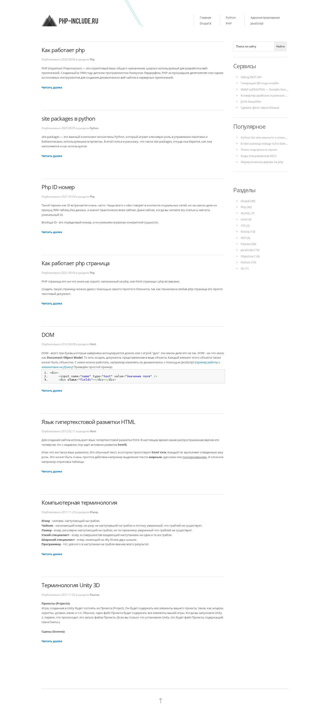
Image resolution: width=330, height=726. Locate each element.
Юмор (94, 512)
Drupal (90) (248, 201)
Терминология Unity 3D (71, 585)
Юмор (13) (248, 231)
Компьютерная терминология (79, 502)
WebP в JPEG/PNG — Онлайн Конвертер (268, 89)
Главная (205, 17)
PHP (229, 23)
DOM (48, 334)
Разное (94, 594)
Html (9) (246, 219)
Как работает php (63, 50)
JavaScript (257, 23)
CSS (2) (245, 225)
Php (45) (246, 207)
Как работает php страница (76, 263)
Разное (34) (248, 244)
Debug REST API (251, 77)
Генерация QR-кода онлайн (260, 83)
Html (93, 344)
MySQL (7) (247, 213)
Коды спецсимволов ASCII (259, 156)
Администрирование (265, 17)
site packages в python (68, 118)
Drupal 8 (205, 23)
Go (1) (245, 268)
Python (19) (248, 262)
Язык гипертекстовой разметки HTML (88, 422)
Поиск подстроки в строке (259, 150)
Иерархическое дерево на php (262, 162)
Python (231, 17)
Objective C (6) (250, 256)
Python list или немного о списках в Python (271, 137)
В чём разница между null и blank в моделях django (276, 143)
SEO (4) (245, 238)
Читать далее (52, 87)
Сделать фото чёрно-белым (260, 108)
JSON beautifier (251, 101)
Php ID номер (58, 187)
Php (92, 59)
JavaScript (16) (250, 250)
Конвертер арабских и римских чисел (267, 95)
